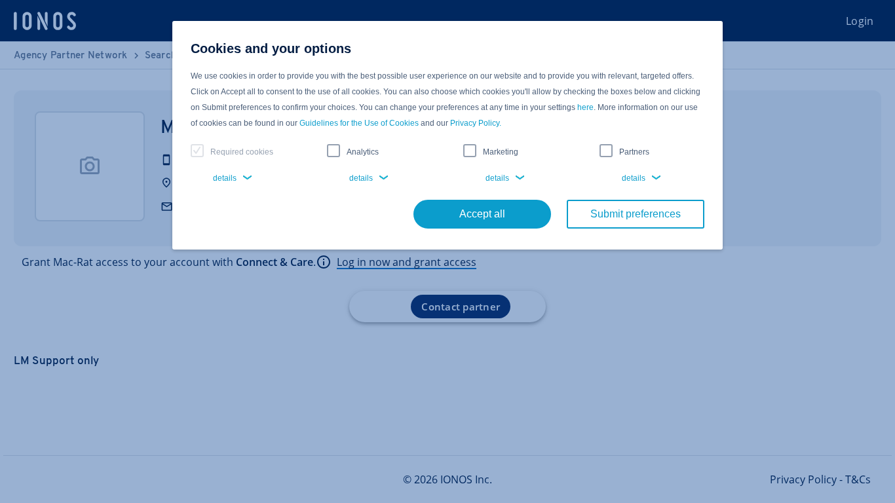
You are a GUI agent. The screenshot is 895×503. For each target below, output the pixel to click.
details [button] (225, 178)
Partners (634, 152)
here (585, 107)
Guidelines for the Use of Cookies (359, 123)
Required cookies (241, 152)
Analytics (363, 152)
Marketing (500, 152)
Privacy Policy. (475, 123)
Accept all (482, 213)
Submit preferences (635, 213)
